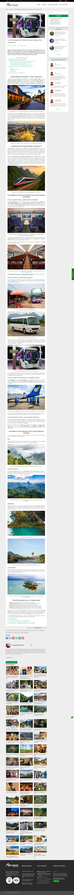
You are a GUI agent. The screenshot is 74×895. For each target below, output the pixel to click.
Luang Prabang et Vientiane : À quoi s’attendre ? (17, 59)
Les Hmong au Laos (37, 779)
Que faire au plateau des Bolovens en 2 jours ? (39, 818)
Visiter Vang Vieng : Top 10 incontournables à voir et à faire (12, 856)
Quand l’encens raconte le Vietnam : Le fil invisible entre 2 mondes (61, 40)
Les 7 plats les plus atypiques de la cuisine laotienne (12, 742)
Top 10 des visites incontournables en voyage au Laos (40, 855)
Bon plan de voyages (53, 4)
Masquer (25, 57)
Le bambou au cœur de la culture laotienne (25, 805)
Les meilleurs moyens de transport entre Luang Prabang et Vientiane (21, 61)
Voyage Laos (21, 630)
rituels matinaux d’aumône (13, 82)
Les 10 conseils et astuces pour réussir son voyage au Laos (19, 620)
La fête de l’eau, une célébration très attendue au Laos (12, 690)
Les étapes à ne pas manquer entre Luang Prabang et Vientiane (20, 66)
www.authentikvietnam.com (44, 882)
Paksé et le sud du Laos (54, 20)
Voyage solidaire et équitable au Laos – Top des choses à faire (26, 729)
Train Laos (32, 630)
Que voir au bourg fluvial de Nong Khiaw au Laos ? (11, 832)
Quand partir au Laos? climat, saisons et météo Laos (39, 703)
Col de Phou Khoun (14, 69)
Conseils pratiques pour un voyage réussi (16, 72)
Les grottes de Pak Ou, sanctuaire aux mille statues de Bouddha (26, 832)
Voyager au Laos (17, 632)
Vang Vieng (12, 70)
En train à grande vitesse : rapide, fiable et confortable (20, 62)
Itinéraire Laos (42, 630)
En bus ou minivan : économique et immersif (19, 63)
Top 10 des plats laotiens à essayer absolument (39, 844)
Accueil (38, 4)
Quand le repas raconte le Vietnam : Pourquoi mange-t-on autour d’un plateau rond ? (61, 33)
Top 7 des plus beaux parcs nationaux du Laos (39, 805)
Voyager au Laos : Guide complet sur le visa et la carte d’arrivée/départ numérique (26, 677)
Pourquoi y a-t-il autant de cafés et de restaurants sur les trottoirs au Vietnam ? (61, 47)
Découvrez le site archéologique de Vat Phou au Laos (12, 767)
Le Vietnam (44, 4)
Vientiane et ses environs (55, 23)
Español (67, 0)
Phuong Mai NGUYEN (22, 45)
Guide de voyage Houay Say (11, 792)
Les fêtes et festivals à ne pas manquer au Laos (11, 717)
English (62, 0)
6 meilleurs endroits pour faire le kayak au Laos (40, 729)
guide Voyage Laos (9, 632)
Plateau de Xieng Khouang (55, 22)
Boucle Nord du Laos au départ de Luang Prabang (26, 690)
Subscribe (56, 881)
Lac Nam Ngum (13, 71)
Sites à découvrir (63, 4)
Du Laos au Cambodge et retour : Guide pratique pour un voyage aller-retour (40, 676)
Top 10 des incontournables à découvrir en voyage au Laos (12, 729)
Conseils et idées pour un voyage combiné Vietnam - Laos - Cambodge (21, 622)
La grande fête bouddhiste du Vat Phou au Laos (12, 818)
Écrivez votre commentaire (11, 662)
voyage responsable (24, 632)
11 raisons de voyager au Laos (26, 703)
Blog (11, 9)
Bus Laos (37, 630)
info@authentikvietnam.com (36, 0)
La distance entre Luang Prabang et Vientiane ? (17, 60)
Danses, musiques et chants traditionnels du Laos (25, 793)
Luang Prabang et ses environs (56, 18)
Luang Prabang (15, 630)
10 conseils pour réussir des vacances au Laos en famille (39, 830)
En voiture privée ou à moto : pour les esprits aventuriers (21, 65)
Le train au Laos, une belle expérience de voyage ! (23, 274)
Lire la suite (58, 54)
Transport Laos (27, 630)
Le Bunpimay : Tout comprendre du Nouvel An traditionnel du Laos (12, 677)
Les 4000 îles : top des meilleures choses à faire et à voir (25, 818)
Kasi (11, 67)
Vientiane (9, 630)
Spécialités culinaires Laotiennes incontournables (40, 690)
